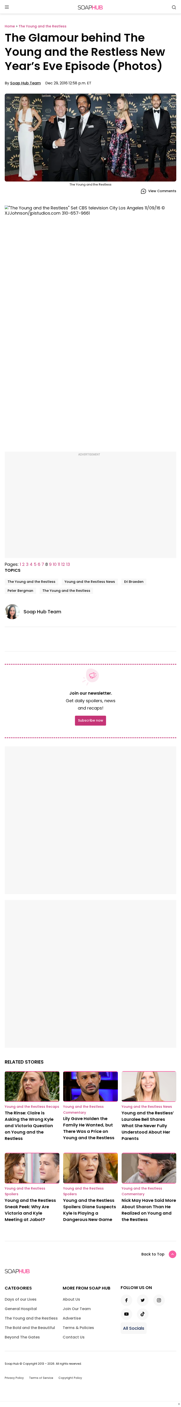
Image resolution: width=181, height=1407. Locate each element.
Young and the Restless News (90, 581)
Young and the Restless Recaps (32, 1106)
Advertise (72, 1318)
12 (63, 564)
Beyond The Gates (22, 1337)
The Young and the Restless (31, 581)
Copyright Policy (70, 1378)
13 (68, 564)
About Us (71, 1299)
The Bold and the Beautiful (30, 1327)
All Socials (133, 1328)
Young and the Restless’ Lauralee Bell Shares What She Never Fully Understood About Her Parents (148, 1125)
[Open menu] (7, 7)
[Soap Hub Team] (14, 611)
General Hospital (21, 1309)
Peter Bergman (20, 590)
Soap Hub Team (25, 83)
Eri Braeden (134, 581)
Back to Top (153, 1254)
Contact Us (74, 1337)
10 (55, 564)
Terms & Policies (78, 1327)
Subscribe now (90, 720)
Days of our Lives (21, 1299)
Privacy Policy (14, 1378)
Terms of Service (41, 1378)
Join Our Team (77, 1309)
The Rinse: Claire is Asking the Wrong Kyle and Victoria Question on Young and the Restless (29, 1125)
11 (59, 564)
